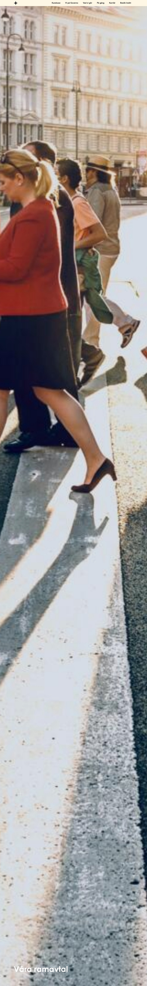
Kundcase (56, 3)
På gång (100, 3)
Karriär (112, 3)
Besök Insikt (125, 3)
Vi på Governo (71, 3)
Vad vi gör (87, 3)
